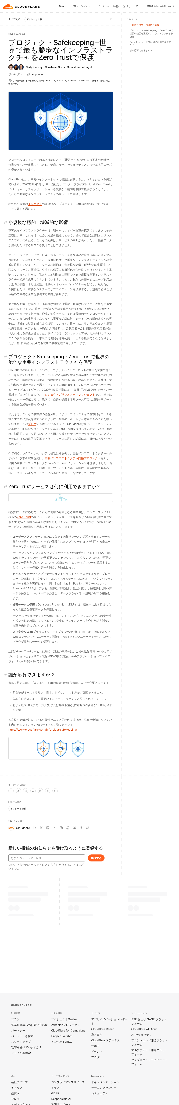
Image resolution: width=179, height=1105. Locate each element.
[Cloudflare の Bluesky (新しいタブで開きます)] (74, 827)
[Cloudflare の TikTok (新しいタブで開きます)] (87, 827)
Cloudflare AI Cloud (144, 1029)
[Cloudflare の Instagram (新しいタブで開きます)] (61, 827)
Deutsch (61, 80)
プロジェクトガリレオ (56, 394)
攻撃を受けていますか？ (26, 1047)
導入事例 (96, 1034)
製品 (61, 6)
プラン (15, 1019)
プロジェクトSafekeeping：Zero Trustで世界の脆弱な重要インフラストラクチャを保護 (151, 33)
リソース (100, 6)
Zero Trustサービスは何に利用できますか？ (150, 44)
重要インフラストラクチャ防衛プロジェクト (73, 458)
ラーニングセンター (103, 1087)
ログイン (137, 6)
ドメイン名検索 (21, 1053)
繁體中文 (104, 80)
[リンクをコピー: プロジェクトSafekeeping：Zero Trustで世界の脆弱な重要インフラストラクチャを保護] (6, 356)
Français (84, 80)
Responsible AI (61, 1099)
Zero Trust (24, 517)
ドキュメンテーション (105, 1082)
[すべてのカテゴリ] (108, 6)
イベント (96, 1051)
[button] (60, 497)
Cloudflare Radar (102, 1029)
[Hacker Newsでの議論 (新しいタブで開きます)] (11, 790)
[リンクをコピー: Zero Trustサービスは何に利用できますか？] (6, 486)
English (50, 80)
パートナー (18, 1030)
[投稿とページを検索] (128, 6)
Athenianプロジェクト (65, 1025)
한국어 (95, 80)
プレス (15, 1099)
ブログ (32, 424)
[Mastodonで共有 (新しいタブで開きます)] (40, 790)
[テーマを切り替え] (124, 6)
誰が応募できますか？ (141, 50)
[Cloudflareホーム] (21, 6)
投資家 (15, 1093)
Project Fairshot (61, 1036)
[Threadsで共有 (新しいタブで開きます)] (47, 790)
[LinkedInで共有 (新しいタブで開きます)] (25, 790)
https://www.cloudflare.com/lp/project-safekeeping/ (42, 729)
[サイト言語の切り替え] (117, 6)
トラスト (56, 1087)
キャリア (16, 1087)
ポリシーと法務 (34, 19)
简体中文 (12, 84)
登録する (96, 858)
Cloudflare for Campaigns (68, 1030)
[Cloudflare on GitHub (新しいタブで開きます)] (67, 827)
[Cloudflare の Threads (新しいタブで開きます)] (81, 827)
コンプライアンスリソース (68, 1082)
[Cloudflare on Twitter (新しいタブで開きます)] (41, 827)
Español (72, 80)
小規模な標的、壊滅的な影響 (144, 25)
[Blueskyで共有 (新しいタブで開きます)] (33, 790)
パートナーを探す (22, 1036)
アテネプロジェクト (82, 394)
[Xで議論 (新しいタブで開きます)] (18, 790)
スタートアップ (21, 1041)
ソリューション (80, 6)
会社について (19, 1082)
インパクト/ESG (61, 1041)
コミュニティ (99, 1093)
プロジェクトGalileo (64, 1019)
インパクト (35, 204)
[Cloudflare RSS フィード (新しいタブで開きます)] (34, 827)
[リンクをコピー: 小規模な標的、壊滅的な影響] (6, 222)
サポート (96, 1046)
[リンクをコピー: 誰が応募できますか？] (6, 674)
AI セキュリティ (141, 1034)
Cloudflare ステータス (105, 1040)
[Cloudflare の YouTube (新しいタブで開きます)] (54, 827)
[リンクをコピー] (55, 790)
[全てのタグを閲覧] (111, 19)
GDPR (55, 1093)
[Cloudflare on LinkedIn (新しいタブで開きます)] (48, 827)
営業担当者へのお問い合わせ (160, 6)
